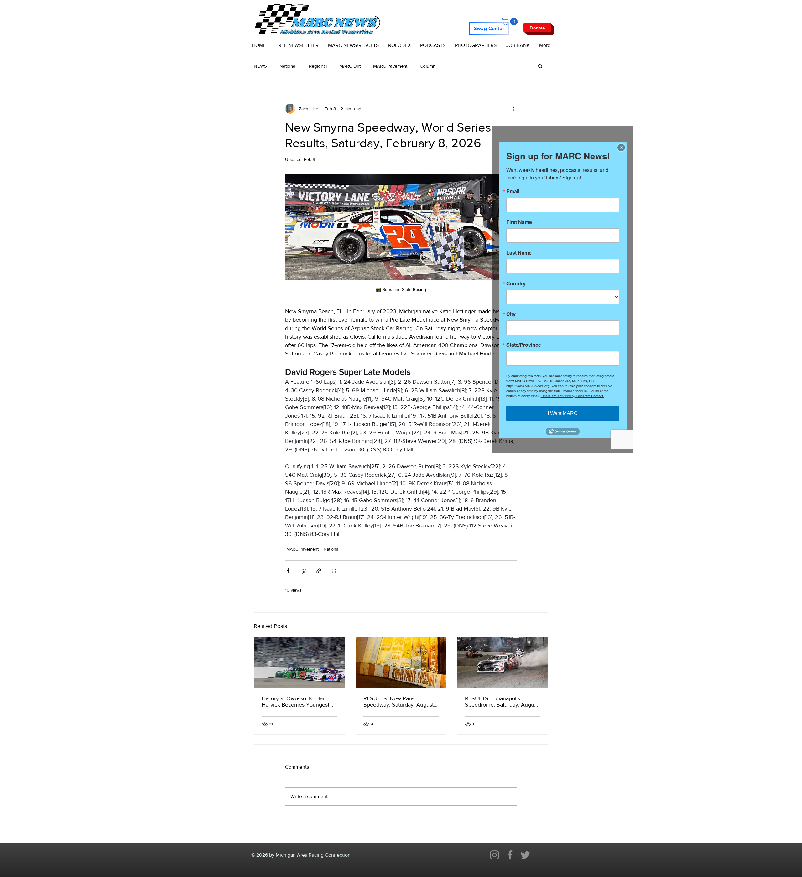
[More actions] (513, 108)
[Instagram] (494, 855)
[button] (510, 21)
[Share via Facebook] (288, 571)
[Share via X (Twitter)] (303, 571)
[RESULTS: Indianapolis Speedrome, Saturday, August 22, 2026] (502, 662)
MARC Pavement (390, 66)
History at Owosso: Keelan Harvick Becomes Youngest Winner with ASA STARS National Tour (295, 701)
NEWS (260, 66)
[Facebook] (510, 855)
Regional (318, 66)
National (287, 66)
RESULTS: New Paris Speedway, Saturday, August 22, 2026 (398, 701)
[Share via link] (319, 571)
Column (427, 66)
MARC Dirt (350, 66)
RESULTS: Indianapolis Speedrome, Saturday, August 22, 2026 (501, 701)
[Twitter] (525, 855)
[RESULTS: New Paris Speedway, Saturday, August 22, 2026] (401, 662)
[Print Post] (334, 571)
